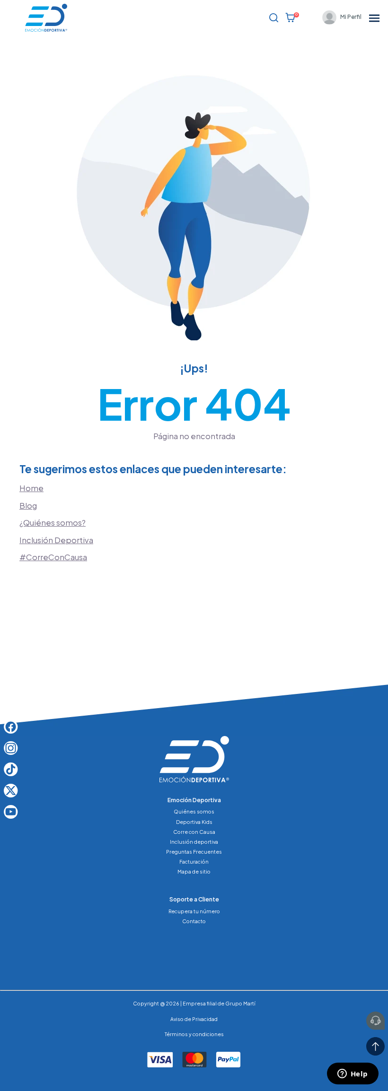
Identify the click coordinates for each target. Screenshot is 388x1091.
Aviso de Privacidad (194, 1019)
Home (31, 488)
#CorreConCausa (53, 557)
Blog (28, 506)
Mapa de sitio (194, 871)
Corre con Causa (194, 832)
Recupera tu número (194, 911)
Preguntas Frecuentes (194, 852)
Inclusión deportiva (194, 842)
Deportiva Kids (194, 822)
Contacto (194, 921)
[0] (290, 17)
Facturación (194, 861)
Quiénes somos (194, 811)
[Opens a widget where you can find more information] (352, 1074)
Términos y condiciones (194, 1034)
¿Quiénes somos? (52, 523)
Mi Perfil (351, 16)
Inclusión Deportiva (56, 540)
